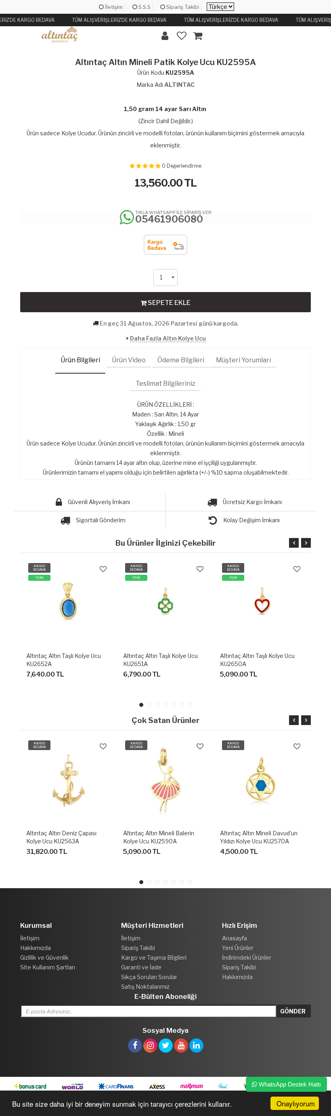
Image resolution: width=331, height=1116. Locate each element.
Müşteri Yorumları (243, 360)
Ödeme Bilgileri (180, 360)
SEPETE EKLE (169, 303)
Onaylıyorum (296, 1103)
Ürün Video (129, 360)
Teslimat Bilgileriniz (165, 383)
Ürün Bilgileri (80, 360)
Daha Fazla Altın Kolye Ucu (168, 338)
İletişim (113, 7)
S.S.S (144, 7)
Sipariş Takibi (182, 7)
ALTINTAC (179, 84)
